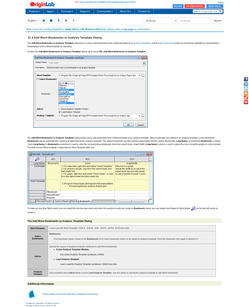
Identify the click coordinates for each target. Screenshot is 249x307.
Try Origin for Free (194, 6)
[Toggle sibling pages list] (66, 20)
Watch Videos (215, 6)
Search (217, 20)
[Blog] (246, 88)
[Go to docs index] (43, 20)
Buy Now (178, 6)
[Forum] (246, 93)
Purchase (66, 11)
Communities (104, 11)
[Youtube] (246, 102)
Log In (221, 3)
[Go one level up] (58, 20)
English (32, 20)
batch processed (165, 43)
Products (33, 11)
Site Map (28, 305)
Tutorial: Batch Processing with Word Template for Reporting (70, 294)
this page (128, 29)
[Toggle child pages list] (73, 20)
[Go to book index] (51, 20)
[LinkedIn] (246, 84)
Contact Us (144, 11)
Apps (50, 11)
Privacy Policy (39, 305)
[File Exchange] (246, 97)
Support (84, 11)
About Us (125, 11)
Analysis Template (141, 43)
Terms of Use (51, 305)
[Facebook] (246, 79)
